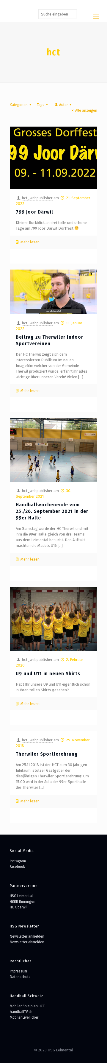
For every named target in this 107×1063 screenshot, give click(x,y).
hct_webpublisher (37, 198)
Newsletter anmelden (27, 936)
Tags (40, 104)
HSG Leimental (21, 896)
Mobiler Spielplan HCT (27, 1006)
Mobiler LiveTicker (24, 1017)
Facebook (17, 866)
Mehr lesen (30, 242)
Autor (63, 104)
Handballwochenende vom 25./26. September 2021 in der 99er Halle (52, 511)
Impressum (18, 971)
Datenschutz (20, 977)
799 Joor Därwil (34, 212)
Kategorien (19, 104)
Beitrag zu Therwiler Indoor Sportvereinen (49, 340)
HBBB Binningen (22, 901)
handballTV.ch (21, 1011)
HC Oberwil (18, 907)
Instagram (18, 861)
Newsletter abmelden (27, 942)
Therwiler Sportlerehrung (47, 754)
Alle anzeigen (86, 110)
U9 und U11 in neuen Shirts (48, 673)
